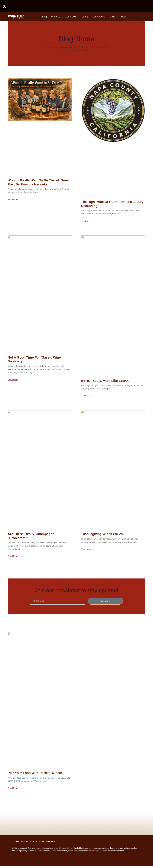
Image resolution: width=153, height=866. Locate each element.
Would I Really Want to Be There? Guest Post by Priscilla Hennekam (39, 182)
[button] (143, 17)
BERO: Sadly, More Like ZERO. (105, 381)
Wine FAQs (99, 16)
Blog (44, 16)
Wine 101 (56, 16)
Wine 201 (71, 16)
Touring (84, 16)
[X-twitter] (4, 6)
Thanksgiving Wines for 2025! (104, 534)
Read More (13, 199)
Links (112, 16)
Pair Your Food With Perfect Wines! (35, 773)
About (123, 16)
